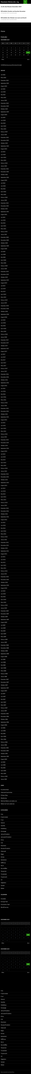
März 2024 (3, 129)
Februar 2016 (4, 402)
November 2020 (5, 240)
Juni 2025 (3, 91)
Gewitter (3, 825)
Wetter (2, 888)
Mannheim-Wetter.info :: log (10, 2)
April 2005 (3, 770)
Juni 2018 (3, 322)
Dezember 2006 (5, 713)
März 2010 (3, 602)
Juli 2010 (3, 591)
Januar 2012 (4, 539)
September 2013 (5, 482)
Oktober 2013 (4, 479)
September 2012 (5, 516)
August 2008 (4, 656)
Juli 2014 (3, 454)
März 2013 (3, 499)
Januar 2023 (4, 166)
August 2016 (4, 385)
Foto (2, 814)
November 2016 (5, 377)
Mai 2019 (3, 291)
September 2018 (5, 314)
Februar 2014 (4, 468)
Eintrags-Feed (4, 901)
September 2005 (5, 756)
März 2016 (3, 399)
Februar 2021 (4, 231)
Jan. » (28, 59)
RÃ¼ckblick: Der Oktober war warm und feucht (13, 17)
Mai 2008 (3, 665)
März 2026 (3, 77)
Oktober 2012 (4, 514)
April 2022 (3, 191)
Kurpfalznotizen (5, 789)
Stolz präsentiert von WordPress (7, 1072)
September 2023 (5, 146)
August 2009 (4, 622)
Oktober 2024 (4, 109)
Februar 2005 (4, 776)
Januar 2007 (4, 710)
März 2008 (3, 670)
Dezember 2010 (5, 576)
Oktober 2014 (4, 445)
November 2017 (5, 342)
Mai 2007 (3, 699)
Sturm (2, 865)
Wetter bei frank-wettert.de (7, 803)
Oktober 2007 (4, 685)
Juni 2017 (3, 357)
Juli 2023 (3, 151)
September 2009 (5, 619)
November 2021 (5, 206)
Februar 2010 (4, 605)
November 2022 (5, 171)
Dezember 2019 (5, 271)
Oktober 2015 (4, 414)
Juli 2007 (3, 693)
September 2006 (5, 722)
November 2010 (5, 579)
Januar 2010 (4, 608)
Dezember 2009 (5, 611)
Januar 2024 (4, 134)
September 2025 (5, 83)
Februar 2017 (4, 368)
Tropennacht (4, 877)
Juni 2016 (3, 391)
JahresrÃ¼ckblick (5, 834)
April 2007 (3, 702)
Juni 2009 (3, 628)
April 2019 (3, 294)
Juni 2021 (3, 220)
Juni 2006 (3, 730)
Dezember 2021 (5, 203)
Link (2, 842)
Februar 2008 (4, 673)
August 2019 (4, 283)
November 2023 (5, 140)
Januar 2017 (4, 371)
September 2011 (5, 551)
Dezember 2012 (5, 508)
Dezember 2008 (5, 645)
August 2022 (4, 180)
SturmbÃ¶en (4, 868)
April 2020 (3, 260)
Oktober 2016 (4, 380)
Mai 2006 (3, 733)
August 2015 (4, 419)
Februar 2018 (4, 334)
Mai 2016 (3, 394)
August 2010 (4, 588)
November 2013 (5, 477)
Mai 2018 (3, 325)
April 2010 (3, 599)
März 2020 (3, 263)
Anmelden (3, 898)
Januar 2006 (4, 745)
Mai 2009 (3, 631)
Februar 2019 (4, 300)
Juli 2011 (3, 556)
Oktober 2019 (4, 277)
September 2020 (5, 245)
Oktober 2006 (4, 719)
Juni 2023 (3, 154)
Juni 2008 (3, 662)
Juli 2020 (3, 251)
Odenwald (3, 851)
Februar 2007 (4, 708)
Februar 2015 (4, 434)
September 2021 (5, 211)
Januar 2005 (4, 779)
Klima (2, 840)
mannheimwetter (13, 13)
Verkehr (3, 885)
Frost (2, 820)
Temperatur (4, 871)
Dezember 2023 (5, 137)
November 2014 (5, 442)
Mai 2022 (3, 188)
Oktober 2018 (4, 311)
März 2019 (3, 297)
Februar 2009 (4, 639)
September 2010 (5, 585)
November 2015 (5, 411)
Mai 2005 (3, 767)
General (3, 822)
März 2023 (3, 160)
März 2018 (3, 331)
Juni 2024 (3, 120)
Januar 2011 (4, 573)
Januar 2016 (4, 405)
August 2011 (4, 554)
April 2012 (3, 531)
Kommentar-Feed (5, 904)
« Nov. (2, 59)
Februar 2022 (4, 197)
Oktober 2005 (4, 753)
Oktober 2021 (4, 208)
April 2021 (3, 226)
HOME (2, 65)
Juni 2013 (3, 491)
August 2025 (4, 86)
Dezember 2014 (5, 439)
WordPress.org (4, 907)
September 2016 (5, 382)
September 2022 (5, 177)
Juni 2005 (3, 765)
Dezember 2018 (5, 305)
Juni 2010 (3, 593)
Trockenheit (4, 874)
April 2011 (3, 565)
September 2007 (5, 688)
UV (1, 879)
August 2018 (4, 317)
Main (5, 65)
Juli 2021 (3, 217)
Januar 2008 (4, 676)
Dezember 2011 (5, 542)
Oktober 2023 (4, 143)
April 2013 (3, 496)
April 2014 (3, 462)
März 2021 (3, 228)
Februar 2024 (4, 131)
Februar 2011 (4, 571)
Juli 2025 (3, 89)
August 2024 (4, 114)
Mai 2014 (3, 459)
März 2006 (3, 739)
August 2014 (4, 451)
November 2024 (5, 106)
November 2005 (5, 750)
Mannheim (3, 845)
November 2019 (5, 274)
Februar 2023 (4, 163)
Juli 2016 (3, 388)
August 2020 (4, 248)
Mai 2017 (3, 360)
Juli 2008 (3, 659)
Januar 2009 (4, 642)
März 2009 (3, 636)
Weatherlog (4, 798)
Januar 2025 (4, 100)
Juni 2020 (3, 254)
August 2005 (4, 759)
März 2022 (3, 194)
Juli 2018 (3, 320)
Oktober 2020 (4, 243)
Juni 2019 (3, 288)
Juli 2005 (3, 762)
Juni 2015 (3, 425)
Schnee (2, 857)
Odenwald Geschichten (6, 792)
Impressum (9, 65)
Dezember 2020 (5, 237)
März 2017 (3, 365)
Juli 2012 (3, 522)
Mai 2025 (3, 94)
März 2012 (3, 534)
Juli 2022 (3, 183)
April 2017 (3, 362)
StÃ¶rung (3, 862)
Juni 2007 (3, 696)
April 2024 (3, 126)
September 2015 (5, 417)
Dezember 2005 (5, 747)
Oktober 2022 (4, 174)
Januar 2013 (4, 505)
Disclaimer (15, 65)
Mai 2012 (3, 528)
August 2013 (4, 485)
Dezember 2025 (5, 80)
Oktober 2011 (4, 548)
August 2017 (4, 351)
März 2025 (3, 97)
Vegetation (3, 882)
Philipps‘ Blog (4, 795)
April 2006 (3, 736)
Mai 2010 (3, 596)
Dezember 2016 (5, 374)
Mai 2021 (3, 223)
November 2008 (5, 648)
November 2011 (5, 545)
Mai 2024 (3, 123)
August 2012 (4, 519)
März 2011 (3, 568)
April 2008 (3, 668)
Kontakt (20, 65)
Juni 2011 (3, 559)
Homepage (3, 831)
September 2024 (5, 111)
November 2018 (5, 308)
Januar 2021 (4, 234)
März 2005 (3, 773)
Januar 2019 (4, 303)
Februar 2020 (4, 265)
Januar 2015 (4, 437)
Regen (2, 854)
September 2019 (5, 280)
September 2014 (5, 448)
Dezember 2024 (5, 103)
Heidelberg (3, 828)
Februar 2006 (4, 742)
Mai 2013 (3, 494)
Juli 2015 (3, 422)
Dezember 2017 (5, 340)
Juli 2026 (3, 74)
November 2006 (5, 716)
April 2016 (3, 397)
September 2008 (5, 653)
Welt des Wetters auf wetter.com (9, 801)
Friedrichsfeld (4, 817)
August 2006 (4, 725)
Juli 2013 (3, 488)
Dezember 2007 (5, 679)
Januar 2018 (4, 337)
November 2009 (5, 613)
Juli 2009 (3, 625)
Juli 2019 (3, 285)
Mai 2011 (3, 562)
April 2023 (3, 157)
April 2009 (3, 633)
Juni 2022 (3, 186)
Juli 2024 (3, 117)
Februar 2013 (4, 502)
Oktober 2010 (4, 582)
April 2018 (3, 328)
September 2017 (5, 348)
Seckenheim (4, 859)
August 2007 (4, 690)
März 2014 (3, 465)
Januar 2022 (4, 200)
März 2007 (3, 705)
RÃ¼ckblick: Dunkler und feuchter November (13, 11)
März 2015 (3, 431)
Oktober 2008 (4, 650)
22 (28, 52)
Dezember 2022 (5, 168)
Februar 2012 (4, 536)
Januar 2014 (4, 471)
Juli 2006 (3, 727)
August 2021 (4, 214)
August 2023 (4, 149)
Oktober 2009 (4, 616)
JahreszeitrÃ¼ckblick (6, 837)
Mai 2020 (3, 257)
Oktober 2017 (4, 345)
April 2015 (3, 428)
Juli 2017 (3, 354)
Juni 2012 (3, 525)
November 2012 (5, 511)
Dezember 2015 (5, 408)
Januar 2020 (4, 268)
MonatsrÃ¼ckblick (5, 848)
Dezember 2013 (5, 474)
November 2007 (5, 682)
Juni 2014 (3, 457)
